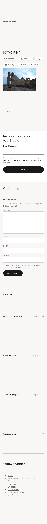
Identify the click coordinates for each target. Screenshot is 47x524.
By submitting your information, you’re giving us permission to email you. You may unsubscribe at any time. (22, 160)
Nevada (9, 111)
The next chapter (11, 395)
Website (6, 256)
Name (5, 236)
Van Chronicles (14, 495)
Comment (7, 210)
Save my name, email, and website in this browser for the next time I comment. (23, 266)
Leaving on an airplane (13, 316)
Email (10, 146)
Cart (10, 481)
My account (13, 486)
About (10, 475)
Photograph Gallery (16, 492)
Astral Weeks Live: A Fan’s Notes (22, 478)
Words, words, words (13, 434)
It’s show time (9, 356)
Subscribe (23, 169)
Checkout (12, 484)
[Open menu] (42, 21)
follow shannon (10, 21)
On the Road (13, 489)
